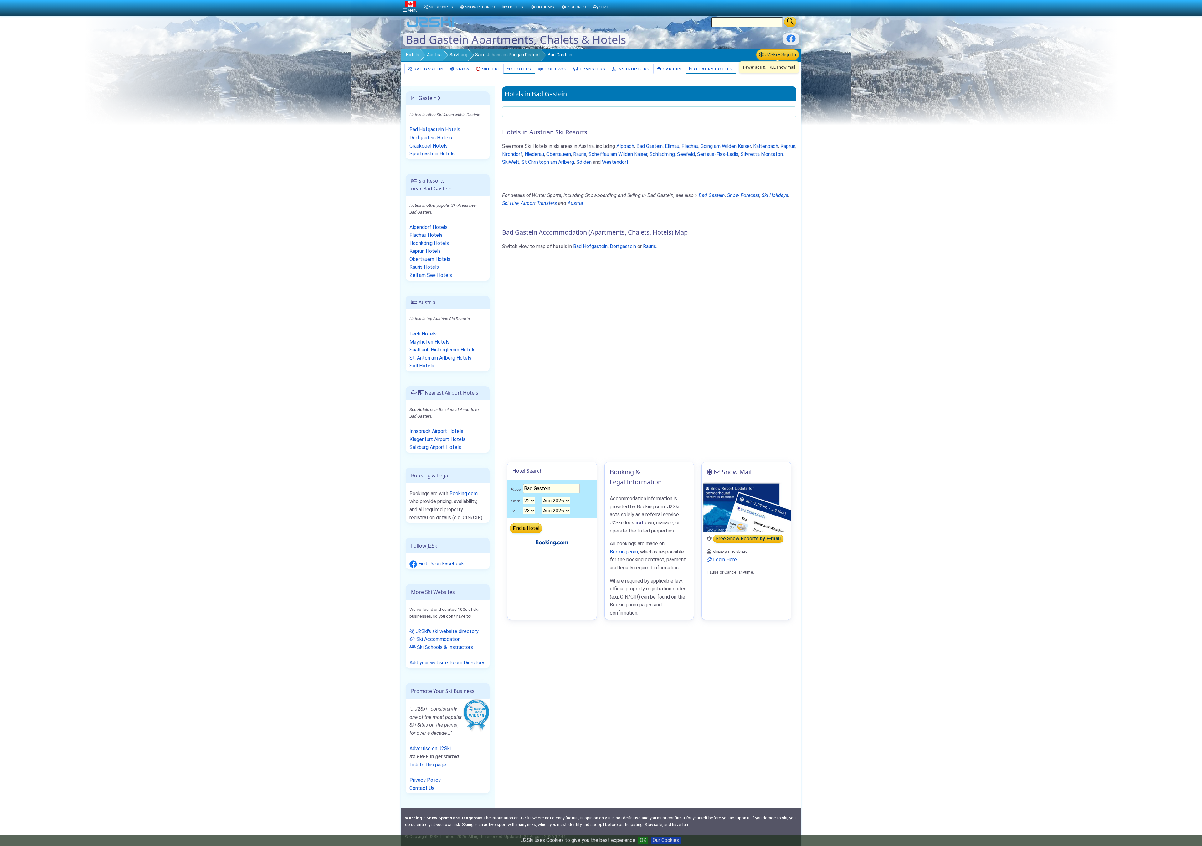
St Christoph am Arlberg (547, 162)
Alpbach (625, 146)
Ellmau (672, 146)
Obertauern (558, 154)
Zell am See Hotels (430, 275)
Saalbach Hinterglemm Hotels (442, 350)
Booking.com (463, 493)
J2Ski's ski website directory (446, 631)
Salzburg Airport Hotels (435, 447)
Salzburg (458, 54)
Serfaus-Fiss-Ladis (717, 154)
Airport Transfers (539, 203)
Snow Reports (480, 7)
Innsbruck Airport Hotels (436, 431)
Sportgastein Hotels (432, 154)
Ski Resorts (441, 7)
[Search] (790, 22)
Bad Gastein (428, 68)
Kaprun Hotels (425, 251)
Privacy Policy (425, 780)
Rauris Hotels (424, 267)
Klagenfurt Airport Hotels (437, 439)
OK (643, 840)
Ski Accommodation (437, 639)
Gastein (427, 98)
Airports (576, 7)
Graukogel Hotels (428, 146)
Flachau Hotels (426, 235)
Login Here (724, 560)
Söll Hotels (421, 366)
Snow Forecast (743, 195)
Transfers (592, 68)
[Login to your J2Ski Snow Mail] (746, 507)
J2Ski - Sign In (779, 55)
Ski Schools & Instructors (444, 647)
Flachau (689, 146)
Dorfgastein (623, 246)
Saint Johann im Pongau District (507, 54)
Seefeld (686, 154)
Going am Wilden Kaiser (726, 146)
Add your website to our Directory (446, 663)
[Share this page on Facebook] (791, 41)
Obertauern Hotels (429, 259)
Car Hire (672, 68)
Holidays (555, 68)
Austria (434, 54)
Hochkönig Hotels (429, 243)
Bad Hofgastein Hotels (434, 129)
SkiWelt (510, 162)
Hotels (412, 54)
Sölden (584, 162)
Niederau (534, 154)
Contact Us (421, 788)
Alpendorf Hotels (428, 227)
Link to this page (427, 765)
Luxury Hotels (714, 68)
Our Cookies (666, 840)
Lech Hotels (423, 334)
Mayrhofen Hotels (429, 342)
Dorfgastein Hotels (430, 138)
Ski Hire (491, 68)
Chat (604, 7)
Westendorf (615, 162)
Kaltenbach (765, 146)
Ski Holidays (775, 195)
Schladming (662, 154)
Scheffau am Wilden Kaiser (617, 154)
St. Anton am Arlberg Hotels (440, 358)
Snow (462, 68)
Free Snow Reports (748, 539)
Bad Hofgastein (590, 246)
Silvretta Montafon (762, 154)
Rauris (579, 154)
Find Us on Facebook (440, 564)
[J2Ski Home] (431, 26)
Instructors (633, 68)
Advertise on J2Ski (430, 748)
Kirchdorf (512, 154)
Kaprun (787, 146)
